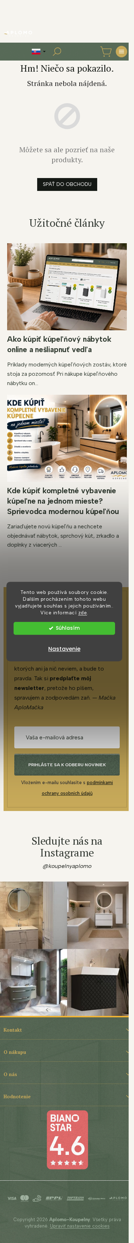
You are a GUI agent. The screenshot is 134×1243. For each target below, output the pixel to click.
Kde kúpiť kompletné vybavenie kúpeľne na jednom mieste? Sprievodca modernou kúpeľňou (63, 501)
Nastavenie (64, 649)
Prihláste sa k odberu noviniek (67, 764)
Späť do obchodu (67, 184)
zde (82, 612)
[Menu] (121, 51)
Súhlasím (68, 628)
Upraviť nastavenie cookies (80, 1226)
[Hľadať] (57, 51)
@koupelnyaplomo (67, 866)
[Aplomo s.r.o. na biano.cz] (67, 1139)
